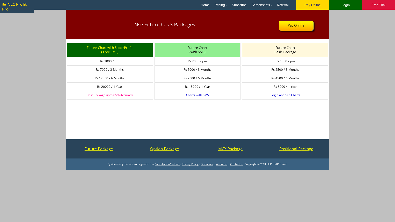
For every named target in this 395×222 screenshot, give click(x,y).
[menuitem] (205, 5)
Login (346, 5)
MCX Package (230, 148)
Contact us (236, 164)
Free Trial (379, 5)
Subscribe (239, 5)
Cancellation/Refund (167, 164)
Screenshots (261, 5)
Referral (283, 5)
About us (221, 164)
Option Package (164, 148)
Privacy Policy (190, 164)
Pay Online (312, 5)
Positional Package (296, 148)
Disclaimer (207, 164)
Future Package (99, 148)
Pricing (220, 5)
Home (205, 5)
